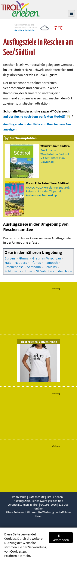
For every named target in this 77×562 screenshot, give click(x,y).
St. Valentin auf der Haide (54, 271)
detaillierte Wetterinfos (24, 30)
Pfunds (36, 262)
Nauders (21, 262)
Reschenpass (13, 267)
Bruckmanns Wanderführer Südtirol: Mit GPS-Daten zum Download (55, 156)
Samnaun (34, 267)
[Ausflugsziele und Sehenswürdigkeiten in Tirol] (20, 15)
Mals (7, 262)
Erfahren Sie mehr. (17, 555)
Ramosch (51, 262)
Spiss (28, 271)
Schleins (50, 267)
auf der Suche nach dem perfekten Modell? (34, 116)
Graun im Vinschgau (46, 258)
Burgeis (9, 258)
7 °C (58, 27)
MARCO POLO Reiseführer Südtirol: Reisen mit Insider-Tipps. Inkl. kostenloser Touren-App (48, 191)
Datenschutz (36, 497)
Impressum (19, 497)
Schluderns (12, 271)
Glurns (24, 258)
